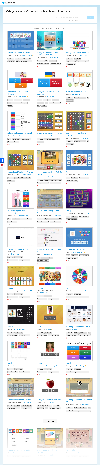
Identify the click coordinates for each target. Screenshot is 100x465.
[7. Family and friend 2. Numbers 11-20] (79, 387)
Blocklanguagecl (51, 366)
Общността (14, 11)
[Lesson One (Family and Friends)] (50, 121)
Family (68, 210)
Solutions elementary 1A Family (20, 133)
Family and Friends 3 (56, 11)
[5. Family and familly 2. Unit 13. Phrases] (50, 160)
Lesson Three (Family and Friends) (76, 134)
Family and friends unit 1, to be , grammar (50, 93)
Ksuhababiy (43, 293)
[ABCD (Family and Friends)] (79, 80)
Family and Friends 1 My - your (78, 52)
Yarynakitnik (22, 97)
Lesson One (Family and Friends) (49, 133)
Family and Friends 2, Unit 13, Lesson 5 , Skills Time (49, 53)
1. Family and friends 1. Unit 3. (78, 326)
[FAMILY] (50, 276)
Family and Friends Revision (18, 52)
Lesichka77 (28, 291)
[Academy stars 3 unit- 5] (79, 237)
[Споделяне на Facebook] (2, 160)
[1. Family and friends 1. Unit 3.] (79, 314)
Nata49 (83, 291)
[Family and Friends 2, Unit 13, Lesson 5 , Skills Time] (50, 40)
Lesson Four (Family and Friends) (20, 172)
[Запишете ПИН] (2, 165)
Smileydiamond (53, 57)
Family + (69, 172)
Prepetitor (51, 177)
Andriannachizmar (19, 366)
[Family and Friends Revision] (20, 40)
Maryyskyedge (85, 55)
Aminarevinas (75, 94)
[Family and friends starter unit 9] (50, 387)
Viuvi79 (48, 329)
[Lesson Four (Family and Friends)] (20, 160)
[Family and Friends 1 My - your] (79, 40)
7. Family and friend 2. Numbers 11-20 (79, 400)
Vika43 (87, 175)
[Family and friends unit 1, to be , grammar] (50, 80)
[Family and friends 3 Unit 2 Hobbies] (20, 80)
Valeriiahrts (17, 136)
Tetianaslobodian (23, 215)
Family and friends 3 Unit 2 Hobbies (18, 93)
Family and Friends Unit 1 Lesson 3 (50, 250)
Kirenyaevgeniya (19, 329)
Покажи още (50, 421)
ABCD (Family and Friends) (76, 92)
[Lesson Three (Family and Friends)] (79, 121)
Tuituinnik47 (50, 402)
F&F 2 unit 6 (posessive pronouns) (16, 211)
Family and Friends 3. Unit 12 (19, 249)
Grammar (32, 11)
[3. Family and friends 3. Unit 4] (20, 387)
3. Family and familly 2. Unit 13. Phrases (49, 211)
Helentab (89, 213)
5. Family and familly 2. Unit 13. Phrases (49, 173)
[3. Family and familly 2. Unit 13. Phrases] (50, 199)
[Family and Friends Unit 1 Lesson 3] (50, 237)
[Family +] (79, 160)
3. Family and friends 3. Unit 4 (19, 399)
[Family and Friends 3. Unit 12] (20, 237)
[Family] (79, 199)
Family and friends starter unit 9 (49, 399)
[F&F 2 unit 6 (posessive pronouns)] (20, 199)
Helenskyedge (14, 254)
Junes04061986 (47, 254)
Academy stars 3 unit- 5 (75, 249)
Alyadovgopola (27, 55)
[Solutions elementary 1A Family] (20, 121)
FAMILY (40, 288)
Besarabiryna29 (78, 252)
